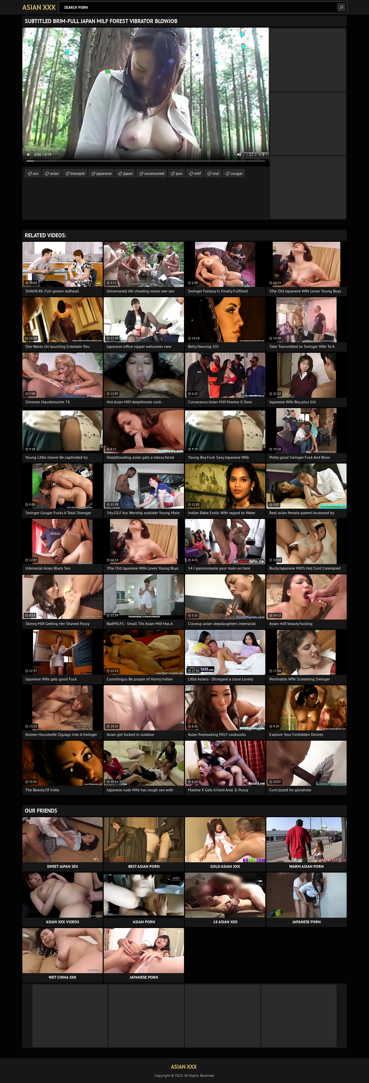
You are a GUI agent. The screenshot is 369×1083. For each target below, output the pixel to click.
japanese (104, 173)
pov (179, 173)
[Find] (341, 7)
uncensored (154, 173)
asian (54, 173)
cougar (236, 173)
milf (197, 173)
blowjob (78, 173)
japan (128, 173)
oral (215, 173)
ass (35, 173)
